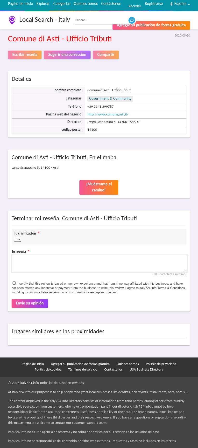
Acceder (134, 6)
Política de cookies (48, 370)
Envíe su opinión (30, 303)
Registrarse (154, 4)
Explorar (43, 4)
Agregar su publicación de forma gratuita (151, 25)
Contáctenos (110, 4)
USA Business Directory (146, 370)
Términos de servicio (82, 370)
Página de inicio (20, 4)
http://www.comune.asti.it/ (107, 114)
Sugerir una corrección (67, 55)
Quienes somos (86, 4)
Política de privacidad (161, 364)
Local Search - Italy (44, 20)
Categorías (61, 4)
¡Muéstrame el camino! (99, 187)
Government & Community (110, 99)
